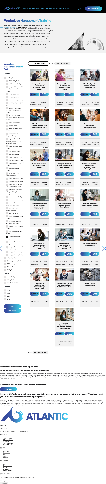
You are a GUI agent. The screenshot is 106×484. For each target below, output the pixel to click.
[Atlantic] (12, 8)
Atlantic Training (11, 277)
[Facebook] (3, 481)
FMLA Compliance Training (15, 157)
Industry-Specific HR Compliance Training (12, 174)
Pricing (5, 467)
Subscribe (4, 483)
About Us (6, 451)
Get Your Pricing (93, 8)
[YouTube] (8, 481)
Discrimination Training (14, 122)
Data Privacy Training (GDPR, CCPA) (14, 104)
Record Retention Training (15, 197)
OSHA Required (8, 443)
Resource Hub (7, 466)
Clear (12, 306)
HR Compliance (13, 27)
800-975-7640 (4, 428)
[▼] (70, 63)
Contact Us (6, 453)
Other (8, 299)
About (43, 8)
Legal (4, 454)
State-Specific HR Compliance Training (12, 209)
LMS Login (6, 469)
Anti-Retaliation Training (15, 84)
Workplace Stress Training (15, 252)
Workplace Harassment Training (24, 27)
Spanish (9, 293)
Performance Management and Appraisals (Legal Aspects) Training (14, 192)
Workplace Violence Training (16, 255)
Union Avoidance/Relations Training (14, 217)
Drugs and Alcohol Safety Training (14, 130)
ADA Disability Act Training (15, 81)
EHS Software (7, 444)
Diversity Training (13, 125)
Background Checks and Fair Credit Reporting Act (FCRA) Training (14, 89)
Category (7, 73)
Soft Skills (6, 441)
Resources (49, 8)
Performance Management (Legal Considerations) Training (14, 185)
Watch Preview (44, 94)
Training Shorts (10, 270)
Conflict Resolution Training (16, 100)
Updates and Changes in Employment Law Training (13, 222)
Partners (5, 457)
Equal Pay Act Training (14, 151)
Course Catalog (4, 27)
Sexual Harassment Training (16, 200)
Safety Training (11, 264)
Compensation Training (15, 94)
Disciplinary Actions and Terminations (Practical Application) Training (15, 117)
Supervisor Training (13, 213)
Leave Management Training (16, 181)
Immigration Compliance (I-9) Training (15, 164)
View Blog (8, 389)
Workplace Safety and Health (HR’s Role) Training (15, 248)
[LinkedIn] (1, 481)
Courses (25, 8)
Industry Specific (11, 258)
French (8, 296)
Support (5, 456)
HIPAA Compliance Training (16, 160)
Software (32, 8)
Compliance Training (14, 97)
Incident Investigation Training (13, 169)
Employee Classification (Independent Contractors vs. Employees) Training (13, 141)
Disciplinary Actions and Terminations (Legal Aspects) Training (13, 110)
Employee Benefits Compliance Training (12, 135)
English (8, 290)
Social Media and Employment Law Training (12, 204)
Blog (4, 464)
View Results (12, 310)
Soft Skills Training (11, 267)
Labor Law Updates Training (16, 178)
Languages (7, 286)
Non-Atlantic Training (12, 283)
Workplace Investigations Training (14, 243)
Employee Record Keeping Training (14, 147)
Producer (6, 273)
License (38, 8)
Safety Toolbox (7, 470)
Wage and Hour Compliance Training (14, 227)
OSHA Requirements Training (14, 261)
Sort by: (52, 63)
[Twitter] (6, 481)
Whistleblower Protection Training (14, 232)
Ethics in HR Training (14, 154)
